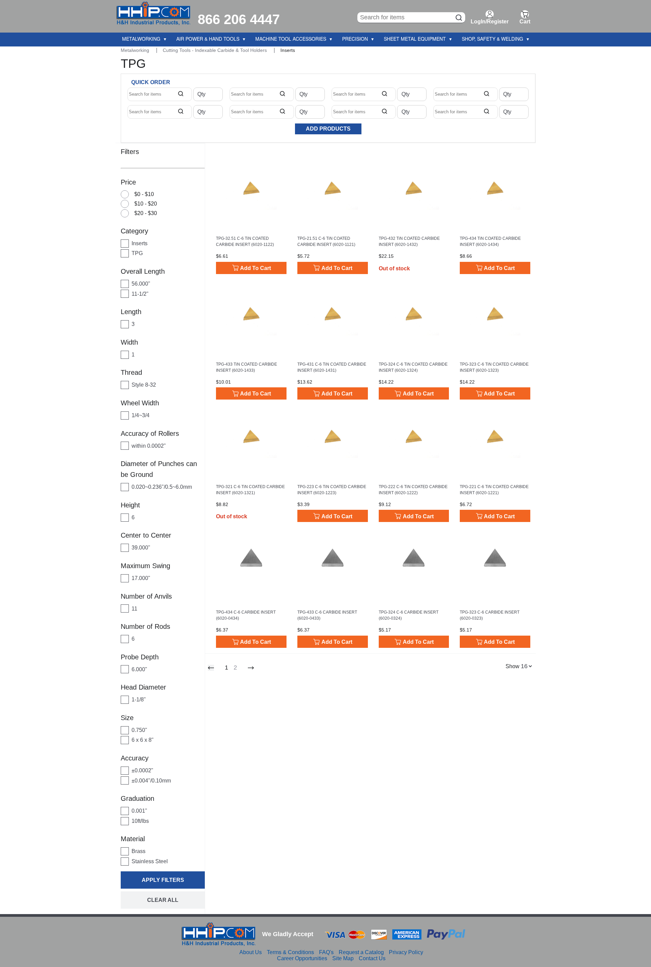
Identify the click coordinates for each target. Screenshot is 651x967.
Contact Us (372, 958)
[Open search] (181, 94)
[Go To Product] (251, 187)
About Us (250, 952)
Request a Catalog (361, 952)
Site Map (343, 958)
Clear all (162, 900)
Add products (328, 129)
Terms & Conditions (290, 952)
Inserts (287, 50)
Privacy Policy (406, 952)
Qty (201, 94)
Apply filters (163, 880)
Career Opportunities (302, 958)
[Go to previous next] (251, 668)
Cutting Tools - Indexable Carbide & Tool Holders (215, 50)
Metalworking (136, 50)
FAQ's (326, 952)
